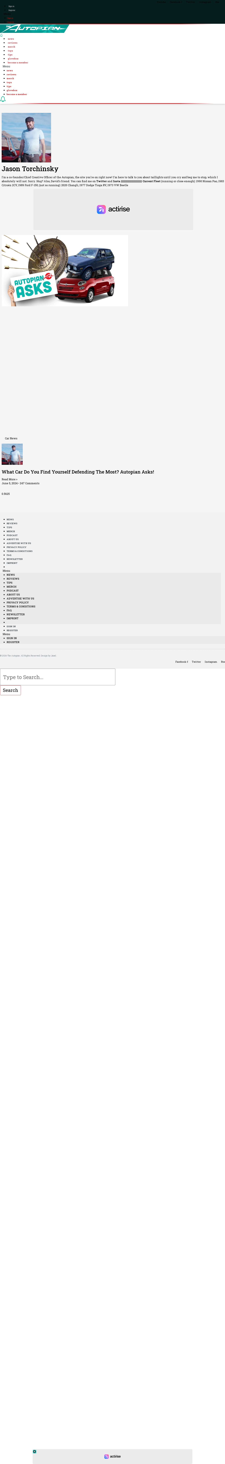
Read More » (9, 479)
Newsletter (15, 559)
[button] (112, 14)
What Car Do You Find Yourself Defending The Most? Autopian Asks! (78, 472)
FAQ (9, 555)
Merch (11, 46)
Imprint (12, 563)
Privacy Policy (17, 547)
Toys (10, 50)
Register (12, 10)
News (11, 38)
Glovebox (13, 58)
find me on (94, 181)
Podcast (12, 535)
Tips (10, 54)
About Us (13, 539)
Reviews (12, 42)
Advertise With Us (19, 543)
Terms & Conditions (19, 551)
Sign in (11, 6)
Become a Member (18, 62)
